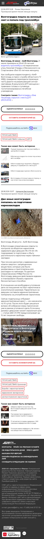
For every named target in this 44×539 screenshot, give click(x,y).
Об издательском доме (13, 450)
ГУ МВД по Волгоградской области (15, 238)
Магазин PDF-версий (12, 453)
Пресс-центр (33, 450)
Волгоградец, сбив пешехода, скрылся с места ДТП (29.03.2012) (18, 97)
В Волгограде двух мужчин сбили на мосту (26, 171)
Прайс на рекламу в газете (26, 447)
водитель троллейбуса (11, 66)
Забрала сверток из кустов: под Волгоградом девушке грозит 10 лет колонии (23, 408)
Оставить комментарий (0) (22, 118)
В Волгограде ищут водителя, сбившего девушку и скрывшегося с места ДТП (25, 164)
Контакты (7, 447)
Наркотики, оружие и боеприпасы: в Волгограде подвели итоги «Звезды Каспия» (19, 330)
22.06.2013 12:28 (7, 9)
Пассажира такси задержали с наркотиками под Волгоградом (22, 415)
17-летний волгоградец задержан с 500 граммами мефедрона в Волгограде (24, 422)
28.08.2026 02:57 (7, 191)
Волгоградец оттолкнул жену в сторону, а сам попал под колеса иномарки (26, 179)
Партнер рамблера (21, 528)
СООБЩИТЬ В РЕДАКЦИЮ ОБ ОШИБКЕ (19, 462)
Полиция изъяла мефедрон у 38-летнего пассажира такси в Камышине (25, 429)
